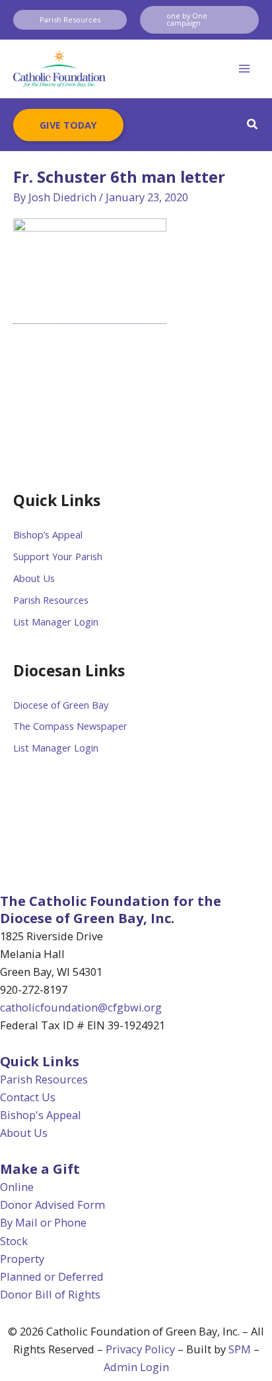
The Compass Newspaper (70, 725)
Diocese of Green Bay (60, 704)
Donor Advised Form (52, 1204)
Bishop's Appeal (40, 1114)
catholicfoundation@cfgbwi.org (81, 1007)
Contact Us (27, 1097)
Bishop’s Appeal (48, 534)
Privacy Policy (140, 1349)
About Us (34, 578)
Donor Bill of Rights (50, 1294)
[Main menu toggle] (244, 69)
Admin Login (136, 1366)
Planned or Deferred (52, 1276)
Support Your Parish (57, 556)
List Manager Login (55, 621)
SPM (239, 1349)
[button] (70, 20)
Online (17, 1186)
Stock (14, 1240)
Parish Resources (50, 599)
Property (22, 1258)
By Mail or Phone (43, 1222)
